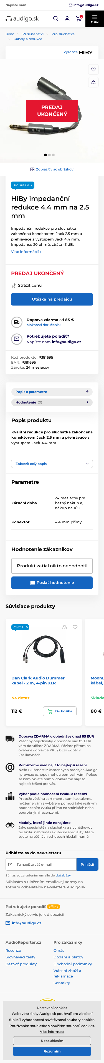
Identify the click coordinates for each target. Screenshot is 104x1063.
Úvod (10, 34)
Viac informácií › (26, 251)
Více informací (52, 1032)
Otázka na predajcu (52, 299)
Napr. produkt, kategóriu (41, 47)
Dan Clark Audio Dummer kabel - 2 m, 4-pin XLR (38, 681)
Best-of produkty (21, 964)
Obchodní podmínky (73, 964)
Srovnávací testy (20, 957)
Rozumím (52, 1051)
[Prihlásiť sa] (67, 19)
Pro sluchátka (63, 34)
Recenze (13, 950)
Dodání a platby (68, 957)
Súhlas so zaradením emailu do (38, 875)
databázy (63, 875)
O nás (59, 950)
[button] (56, 19)
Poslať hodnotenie (54, 582)
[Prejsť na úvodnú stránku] (22, 19)
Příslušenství (33, 34)
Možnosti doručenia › (44, 325)
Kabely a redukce (28, 39)
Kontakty (62, 983)
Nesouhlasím (52, 1041)
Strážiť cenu (30, 285)
